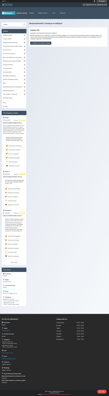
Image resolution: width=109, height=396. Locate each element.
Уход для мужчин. (8, 64)
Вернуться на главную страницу (41, 43)
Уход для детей (7, 68)
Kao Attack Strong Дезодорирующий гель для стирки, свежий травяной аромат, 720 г (14, 182)
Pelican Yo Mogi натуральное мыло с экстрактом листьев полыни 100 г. (14, 220)
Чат (103, 391)
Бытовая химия (7, 72)
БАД (4, 83)
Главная (31, 13)
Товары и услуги (42, 13)
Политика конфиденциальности (63, 394)
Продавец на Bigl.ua (54, 392)
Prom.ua (62, 391)
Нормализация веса (8, 90)
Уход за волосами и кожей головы (12, 46)
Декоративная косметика (10, 42)
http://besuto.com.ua (7, 353)
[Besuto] (8, 13)
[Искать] (24, 24)
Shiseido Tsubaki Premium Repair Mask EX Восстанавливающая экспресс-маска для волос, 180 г (14, 139)
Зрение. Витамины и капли (10, 79)
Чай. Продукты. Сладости (10, 94)
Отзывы (5, 106)
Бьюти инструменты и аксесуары (12, 57)
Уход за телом (7, 50)
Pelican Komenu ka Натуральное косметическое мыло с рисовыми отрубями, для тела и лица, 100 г (14, 224)
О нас (54, 13)
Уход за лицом (7, 39)
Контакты (62, 13)
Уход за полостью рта (9, 53)
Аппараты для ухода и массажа (12, 61)
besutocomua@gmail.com (10, 293)
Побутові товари (7, 98)
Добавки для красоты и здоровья (12, 87)
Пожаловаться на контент (48, 394)
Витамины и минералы (9, 75)
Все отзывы (14, 262)
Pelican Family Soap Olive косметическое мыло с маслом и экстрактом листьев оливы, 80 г (13, 229)
